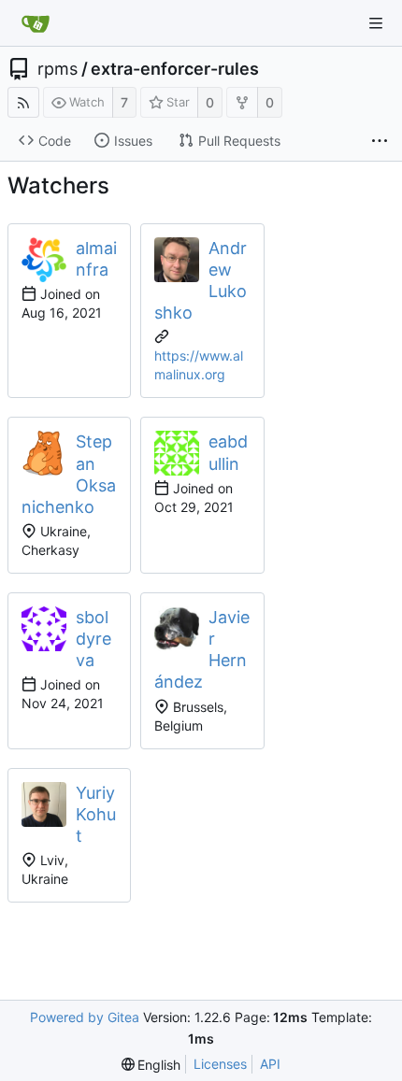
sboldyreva (93, 638)
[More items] (380, 141)
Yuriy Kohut (96, 814)
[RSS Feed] (23, 102)
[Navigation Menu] (376, 23)
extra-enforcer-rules (175, 69)
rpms (57, 69)
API (270, 1064)
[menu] (151, 1065)
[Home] (35, 23)
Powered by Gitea (84, 1017)
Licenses (220, 1064)
